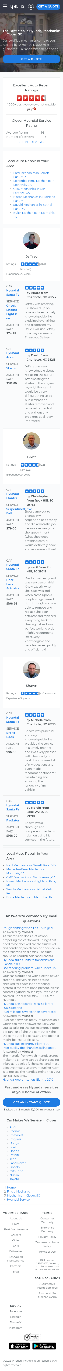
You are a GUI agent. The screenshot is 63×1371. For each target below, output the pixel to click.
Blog (16, 1271)
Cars (16, 1246)
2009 (6, 1008)
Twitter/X (16, 1322)
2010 (16, 964)
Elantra (8, 964)
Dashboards (23, 1004)
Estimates (15, 1251)
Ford (13, 1147)
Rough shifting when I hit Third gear (28, 928)
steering (16, 1008)
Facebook (15, 1311)
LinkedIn (16, 1316)
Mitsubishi (17, 1171)
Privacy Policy (47, 1236)
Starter (11, 368)
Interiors (30, 1079)
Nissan (14, 1175)
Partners (15, 1266)
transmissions (44, 960)
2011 (48, 1043)
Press (15, 1224)
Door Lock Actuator (13, 584)
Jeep (13, 1159)
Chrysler (15, 1139)
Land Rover (18, 1163)
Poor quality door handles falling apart (29, 1048)
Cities (15, 1240)
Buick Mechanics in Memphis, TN (29, 897)
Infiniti (14, 1155)
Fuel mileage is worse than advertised (29, 1012)
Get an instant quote (31, 1102)
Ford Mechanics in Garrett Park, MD (31, 865)
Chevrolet (16, 1135)
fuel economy (24, 1043)
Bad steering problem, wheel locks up (29, 968)
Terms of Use (47, 1251)
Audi (13, 1127)
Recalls (38, 1004)
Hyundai (9, 960)
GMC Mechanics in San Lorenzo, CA (30, 877)
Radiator (12, 820)
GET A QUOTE (48, 6)
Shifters (29, 960)
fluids (19, 960)
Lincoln (15, 1167)
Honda (14, 1151)
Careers (16, 1235)
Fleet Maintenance (16, 1229)
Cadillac (15, 1131)
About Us (16, 1218)
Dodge (14, 1143)
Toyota (14, 1179)
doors (19, 1079)
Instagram (16, 1327)
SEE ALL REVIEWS (31, 142)
